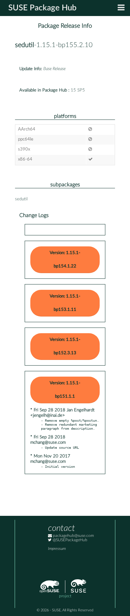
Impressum (57, 549)
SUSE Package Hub (42, 8)
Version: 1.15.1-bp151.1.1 (65, 390)
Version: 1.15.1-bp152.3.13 (65, 346)
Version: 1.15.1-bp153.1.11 (65, 303)
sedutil (24, 45)
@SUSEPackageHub (69, 540)
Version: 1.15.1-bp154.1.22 (65, 259)
